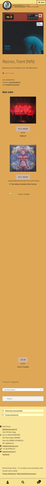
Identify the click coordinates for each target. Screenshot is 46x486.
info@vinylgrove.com (10, 446)
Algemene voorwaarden (14, 411)
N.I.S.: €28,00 (23, 129)
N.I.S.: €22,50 (23, 177)
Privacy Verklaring (11, 415)
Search (23, 482)
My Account (7, 482)
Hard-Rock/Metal (14, 82)
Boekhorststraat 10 (9, 429)
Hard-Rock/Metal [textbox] (22, 390)
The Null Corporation (12, 85)
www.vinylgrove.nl (9, 451)
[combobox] (23, 389)
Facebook (5, 454)
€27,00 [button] (23, 360)
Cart (35, 480)
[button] (40, 15)
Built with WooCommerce (26, 474)
